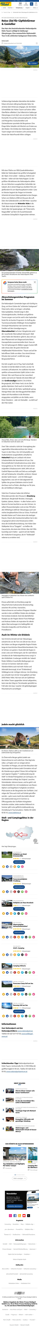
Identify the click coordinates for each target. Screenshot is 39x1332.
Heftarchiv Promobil (16, 1269)
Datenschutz (31, 1244)
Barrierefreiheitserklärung (21, 1249)
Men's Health (6, 1320)
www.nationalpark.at (25, 1031)
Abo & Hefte (5, 1269)
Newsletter (16, 1224)
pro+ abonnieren (9, 1229)
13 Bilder (34, 63)
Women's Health (24, 1325)
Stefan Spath (5, 40)
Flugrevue (14, 1314)
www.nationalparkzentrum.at (16, 1071)
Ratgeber (28, 7)
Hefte (18, 0)
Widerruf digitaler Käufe (19, 1259)
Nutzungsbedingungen (20, 1244)
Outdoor (25, 1320)
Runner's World (14, 1325)
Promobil (32, 1320)
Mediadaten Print (25, 1283)
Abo (15, 0)
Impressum (32, 1249)
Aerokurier (5, 1309)
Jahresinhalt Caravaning (26, 1274)
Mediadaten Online (14, 1283)
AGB (10, 1244)
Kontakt (5, 1244)
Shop (22, 1224)
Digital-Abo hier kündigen (15, 1254)
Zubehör (4, 7)
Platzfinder (10, 7)
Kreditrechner (16, 1234)
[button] (19, 57)
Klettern (21, 1314)
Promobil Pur (19, 1229)
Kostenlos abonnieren (15, 1206)
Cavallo (7, 1314)
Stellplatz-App (29, 1224)
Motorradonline (16, 1320)
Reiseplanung (19, 7)
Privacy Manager (7, 1249)
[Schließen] (35, 282)
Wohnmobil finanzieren (28, 1234)
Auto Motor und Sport (16, 1309)
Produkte (23, 0)
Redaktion (27, 1254)
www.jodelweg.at (14, 812)
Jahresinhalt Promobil (12, 1274)
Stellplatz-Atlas (29, 1229)
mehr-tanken (28, 1314)
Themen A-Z (7, 1234)
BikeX (25, 1309)
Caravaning (8, 1224)
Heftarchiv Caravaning (30, 1269)
